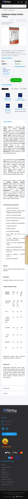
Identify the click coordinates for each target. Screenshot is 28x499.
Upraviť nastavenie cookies (14, 494)
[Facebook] (3, 428)
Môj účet (4, 469)
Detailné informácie (7, 58)
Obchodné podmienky (7, 479)
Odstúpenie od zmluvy (7, 484)
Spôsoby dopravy (6, 474)
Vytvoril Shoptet (8, 496)
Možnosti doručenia (20, 66)
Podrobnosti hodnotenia (21, 20)
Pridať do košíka (15, 80)
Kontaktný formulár (9, 434)
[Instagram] (6, 428)
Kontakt (3, 464)
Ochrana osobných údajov (8, 482)
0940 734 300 (8, 424)
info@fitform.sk (8, 421)
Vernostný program (6, 467)
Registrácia (4, 472)
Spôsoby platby (5, 477)
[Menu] (26, 2)
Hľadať (24, 6)
